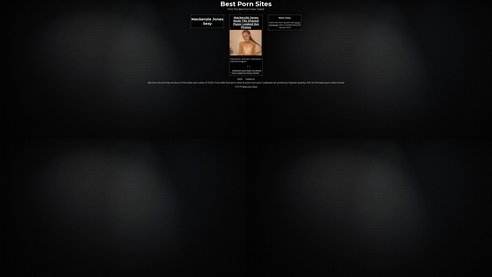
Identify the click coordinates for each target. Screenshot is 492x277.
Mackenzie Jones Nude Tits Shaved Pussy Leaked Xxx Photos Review (246, 71)
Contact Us (250, 79)
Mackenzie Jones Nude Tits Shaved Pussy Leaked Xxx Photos (246, 22)
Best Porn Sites (246, 4)
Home (239, 79)
